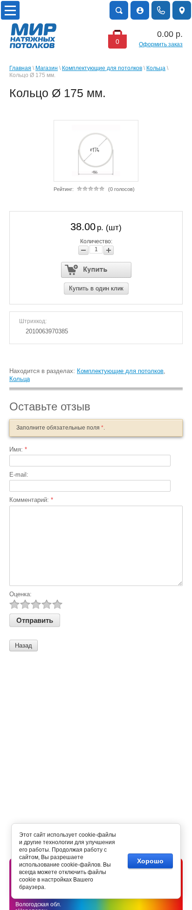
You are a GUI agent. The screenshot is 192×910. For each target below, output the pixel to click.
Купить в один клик (96, 288)
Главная (20, 68)
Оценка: (20, 594)
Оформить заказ (161, 44)
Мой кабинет (139, 10)
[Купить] (96, 270)
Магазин (46, 68)
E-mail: (18, 474)
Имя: (18, 449)
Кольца (155, 68)
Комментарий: (31, 499)
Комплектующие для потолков (102, 68)
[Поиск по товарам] (119, 10)
